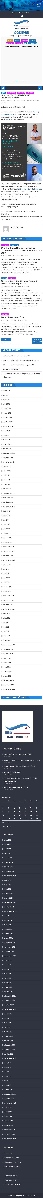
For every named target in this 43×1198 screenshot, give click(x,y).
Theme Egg (31, 1195)
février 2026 (7, 413)
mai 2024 (6, 475)
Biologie (4, 278)
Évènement (9, 43)
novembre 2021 (8, 600)
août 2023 (6, 511)
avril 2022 (6, 578)
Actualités (24, 40)
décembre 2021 (8, 596)
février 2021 (7, 640)
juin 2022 (6, 569)
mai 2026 (6, 400)
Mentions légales (11, 1176)
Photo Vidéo (33, 43)
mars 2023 (7, 533)
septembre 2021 (9, 609)
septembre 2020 (9, 654)
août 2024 (6, 466)
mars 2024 (7, 480)
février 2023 (7, 538)
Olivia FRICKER (20, 100)
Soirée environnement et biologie (16, 787)
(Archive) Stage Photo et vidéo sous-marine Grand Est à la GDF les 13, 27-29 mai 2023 (21, 250)
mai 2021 (6, 627)
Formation (19, 43)
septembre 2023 (9, 507)
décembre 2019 (8, 680)
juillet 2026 (7, 391)
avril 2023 (6, 529)
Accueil (16, 40)
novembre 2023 (8, 498)
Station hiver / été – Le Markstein (29, 189)
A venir (10, 40)
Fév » (9, 827)
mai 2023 (6, 524)
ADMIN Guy (23, 320)
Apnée (3, 93)
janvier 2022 (7, 591)
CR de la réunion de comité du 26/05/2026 (18, 365)
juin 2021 (6, 622)
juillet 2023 (7, 516)
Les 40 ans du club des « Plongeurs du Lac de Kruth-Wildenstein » (22, 375)
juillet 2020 (7, 663)
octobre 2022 (8, 556)
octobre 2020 (8, 649)
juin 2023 (6, 520)
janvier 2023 (7, 542)
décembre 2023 (9, 493)
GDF (25, 43)
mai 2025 (6, 435)
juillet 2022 (7, 565)
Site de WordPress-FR (11, 1167)
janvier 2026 (7, 417)
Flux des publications (11, 1158)
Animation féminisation (11, 369)
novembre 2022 (8, 551)
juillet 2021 (6, 618)
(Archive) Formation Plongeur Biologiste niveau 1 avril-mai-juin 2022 (19, 282)
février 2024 (7, 484)
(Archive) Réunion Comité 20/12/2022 (38, 339)
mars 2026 (7, 409)
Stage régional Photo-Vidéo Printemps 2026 (22, 46)
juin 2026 (6, 395)
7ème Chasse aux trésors (13, 317)
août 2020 (6, 658)
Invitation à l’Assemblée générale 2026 (17, 356)
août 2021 (6, 614)
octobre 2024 (8, 458)
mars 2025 (7, 440)
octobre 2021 (7, 605)
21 (31, 815)
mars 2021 (6, 636)
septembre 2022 (9, 560)
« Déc (4, 827)
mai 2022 (6, 573)
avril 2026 (6, 404)
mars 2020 (7, 667)
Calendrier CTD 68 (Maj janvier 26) (7, 339)
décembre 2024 (9, 453)
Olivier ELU (6, 120)
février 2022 (7, 587)
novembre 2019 (8, 685)
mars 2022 (7, 582)
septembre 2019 (9, 689)
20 (26, 815)
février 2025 (7, 444)
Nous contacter (10, 1180)
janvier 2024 (7, 489)
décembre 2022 (9, 547)
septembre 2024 (9, 462)
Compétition (12, 93)
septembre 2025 (9, 426)
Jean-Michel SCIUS (21, 256)
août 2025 (6, 431)
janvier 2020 (7, 676)
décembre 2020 (9, 645)
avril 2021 (6, 631)
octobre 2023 (8, 502)
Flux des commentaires (12, 1162)
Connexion (8, 1153)
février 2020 (7, 672)
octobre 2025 (8, 422)
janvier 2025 (7, 449)
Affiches (32, 40)
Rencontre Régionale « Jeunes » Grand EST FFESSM (21, 360)
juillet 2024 (7, 471)
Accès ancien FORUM (12, 1184)
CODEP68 (21, 32)
